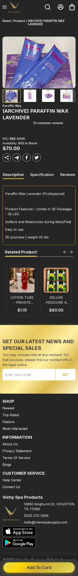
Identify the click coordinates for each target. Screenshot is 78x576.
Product (19, 21)
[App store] (39, 531)
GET (65, 375)
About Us (10, 444)
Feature (8, 422)
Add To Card (39, 567)
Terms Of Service (16, 458)
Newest (8, 408)
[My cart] (72, 7)
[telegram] (16, 157)
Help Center (12, 480)
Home (6, 21)
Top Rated (10, 415)
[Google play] (39, 542)
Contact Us (11, 487)
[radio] (4, 123)
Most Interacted (14, 429)
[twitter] (36, 157)
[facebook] (26, 157)
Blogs (6, 464)
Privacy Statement (16, 451)
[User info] (60, 7)
